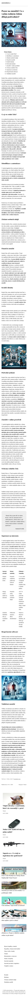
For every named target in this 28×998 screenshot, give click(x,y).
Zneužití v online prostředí (13, 65)
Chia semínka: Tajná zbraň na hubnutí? (13, 905)
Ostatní (24, 784)
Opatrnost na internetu (12, 69)
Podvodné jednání (11, 64)
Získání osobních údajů (12, 58)
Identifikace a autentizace (13, 56)
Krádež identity (10, 61)
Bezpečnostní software (12, 71)
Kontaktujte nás (17, 779)
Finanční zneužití (11, 60)
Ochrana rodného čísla (12, 67)
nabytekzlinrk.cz (6, 3)
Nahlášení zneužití (11, 73)
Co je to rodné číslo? (12, 54)
